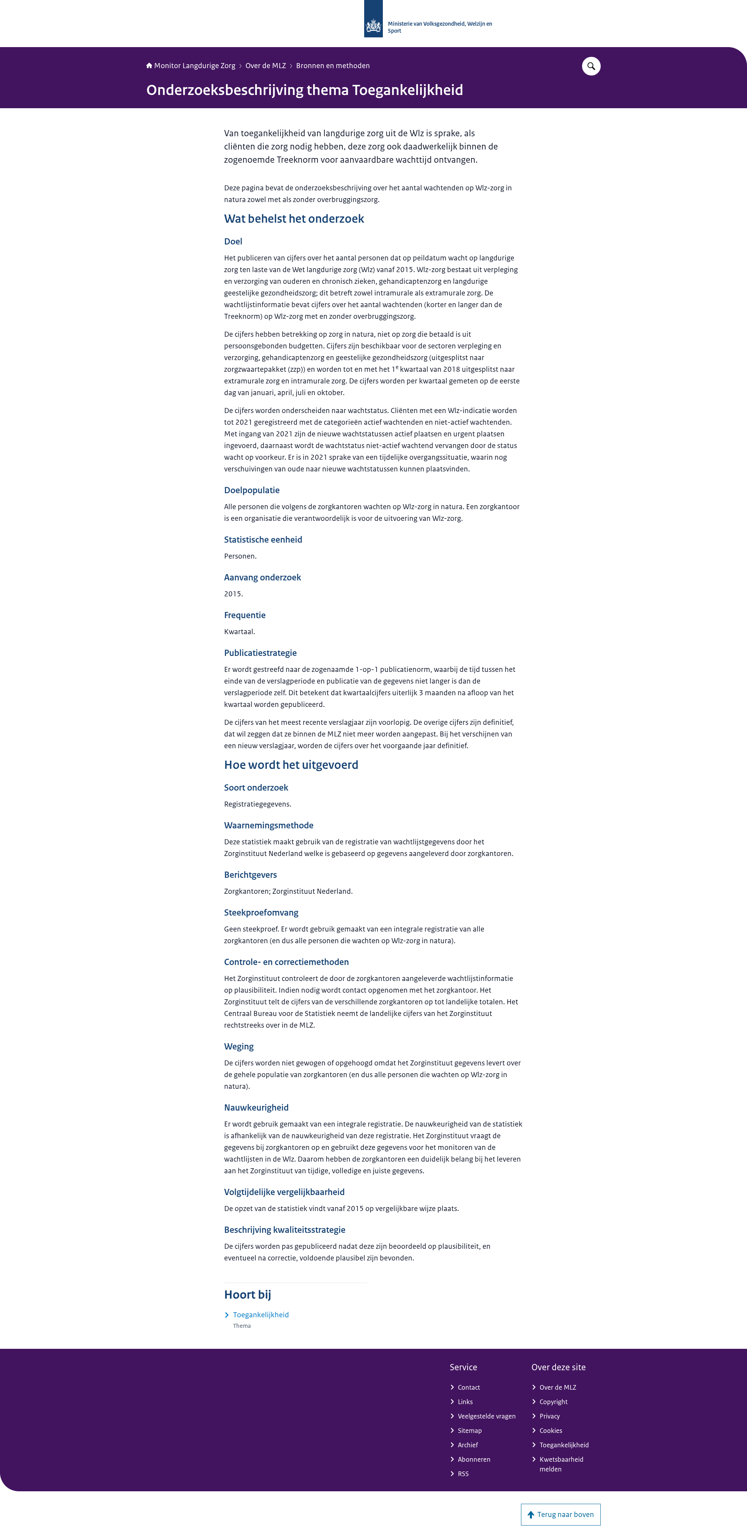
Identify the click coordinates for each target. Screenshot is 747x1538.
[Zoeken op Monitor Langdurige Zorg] (591, 66)
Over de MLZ (265, 65)
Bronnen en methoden (333, 65)
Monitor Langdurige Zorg (194, 65)
